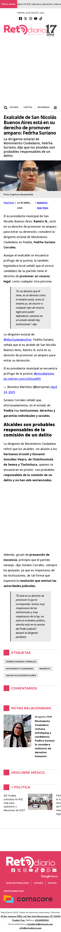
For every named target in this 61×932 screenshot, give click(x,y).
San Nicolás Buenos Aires (21, 675)
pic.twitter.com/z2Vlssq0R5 (22, 379)
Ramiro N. (45, 668)
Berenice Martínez (42, 205)
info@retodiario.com (30, 928)
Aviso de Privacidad (17, 883)
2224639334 (42, 920)
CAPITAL (27, 107)
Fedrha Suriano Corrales (21, 661)
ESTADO (14, 107)
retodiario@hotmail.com (40, 924)
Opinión (38, 883)
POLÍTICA (9, 202)
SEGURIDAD (43, 107)
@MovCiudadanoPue (17, 339)
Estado (52, 883)
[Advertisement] (30, 72)
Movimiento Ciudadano (19, 668)
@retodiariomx (44, 373)
